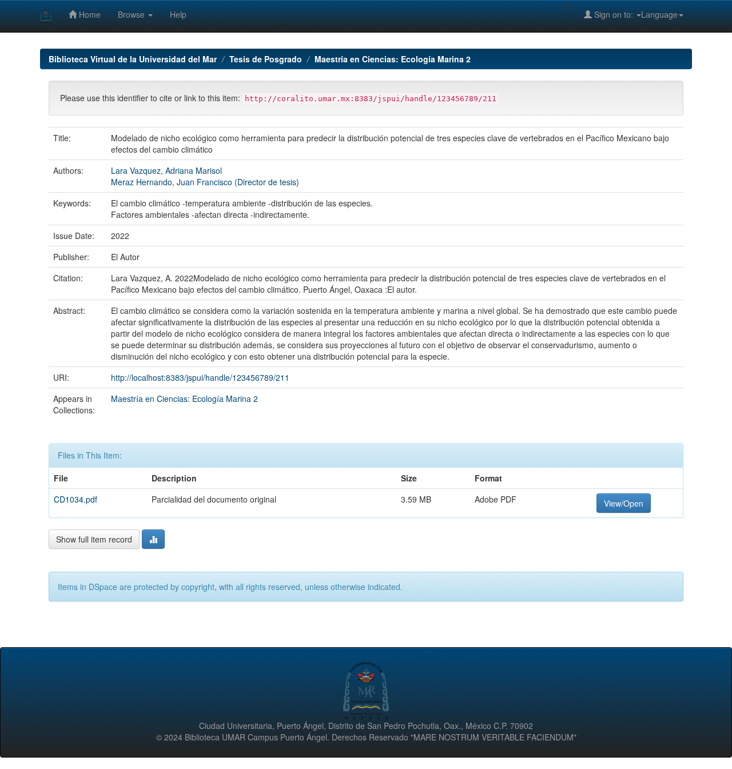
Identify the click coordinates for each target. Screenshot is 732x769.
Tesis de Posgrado (265, 59)
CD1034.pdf (75, 499)
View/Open (623, 503)
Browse (132, 14)
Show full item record (94, 539)
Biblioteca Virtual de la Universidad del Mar (133, 59)
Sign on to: (613, 14)
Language (659, 14)
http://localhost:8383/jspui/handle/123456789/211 (200, 377)
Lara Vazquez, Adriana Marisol (166, 170)
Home (89, 14)
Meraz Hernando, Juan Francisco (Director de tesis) (205, 182)
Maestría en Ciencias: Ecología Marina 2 (393, 59)
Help (178, 14)
